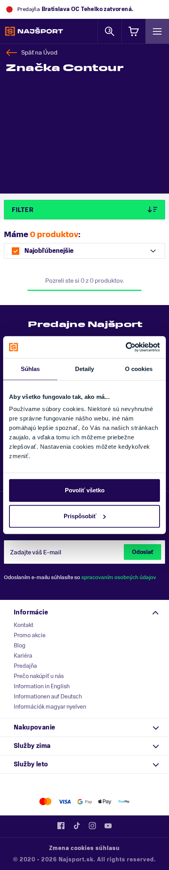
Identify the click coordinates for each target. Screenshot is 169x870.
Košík (133, 31)
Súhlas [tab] (30, 369)
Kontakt (23, 625)
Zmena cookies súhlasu (84, 848)
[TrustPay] (124, 801)
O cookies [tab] (139, 369)
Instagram (92, 825)
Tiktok (76, 825)
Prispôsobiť (80, 516)
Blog (20, 645)
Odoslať (142, 552)
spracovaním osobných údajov (118, 577)
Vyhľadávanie (109, 31)
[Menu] (157, 31)
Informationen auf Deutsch (48, 696)
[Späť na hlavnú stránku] (34, 31)
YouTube (108, 825)
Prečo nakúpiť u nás (39, 676)
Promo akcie (30, 635)
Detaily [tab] (84, 369)
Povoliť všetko (85, 490)
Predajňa (25, 666)
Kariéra (23, 656)
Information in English (42, 686)
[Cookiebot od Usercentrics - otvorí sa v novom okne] (125, 347)
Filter (22, 210)
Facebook (60, 825)
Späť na (39, 52)
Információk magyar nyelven (50, 707)
